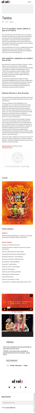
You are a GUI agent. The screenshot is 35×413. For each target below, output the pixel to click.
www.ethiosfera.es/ (7, 147)
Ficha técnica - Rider (19, 365)
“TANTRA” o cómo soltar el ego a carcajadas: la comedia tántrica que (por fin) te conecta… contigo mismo (16, 352)
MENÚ (29, 2)
